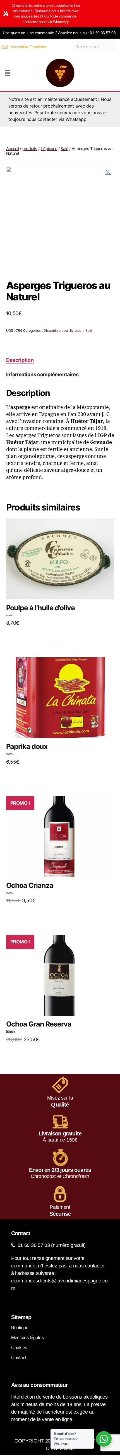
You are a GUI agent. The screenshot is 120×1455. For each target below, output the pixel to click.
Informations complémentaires (42, 374)
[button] (7, 73)
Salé (64, 148)
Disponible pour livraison (63, 330)
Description (20, 360)
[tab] (20, 360)
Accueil (12, 148)
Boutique (19, 1327)
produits (29, 148)
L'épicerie (49, 148)
